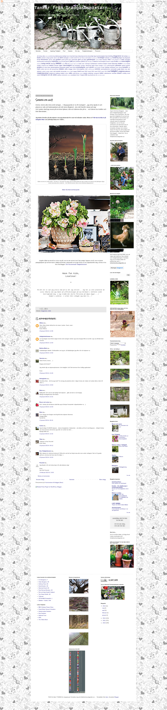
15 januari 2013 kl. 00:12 (46, 445)
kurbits (119, 61)
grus (70, 59)
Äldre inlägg (102, 479)
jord (74, 61)
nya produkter (76, 65)
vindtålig (124, 73)
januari (104, 615)
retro (117, 67)
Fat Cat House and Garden (84, 57)
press (74, 67)
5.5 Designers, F (43, 579)
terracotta (63, 71)
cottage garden (49, 57)
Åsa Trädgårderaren (45, 451)
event (75, 57)
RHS (40, 617)
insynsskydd (62, 61)
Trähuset (41, 596)
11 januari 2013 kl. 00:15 (46, 420)
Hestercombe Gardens (45, 611)
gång (85, 59)
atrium (46, 56)
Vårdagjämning (123, 467)
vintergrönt (43, 75)
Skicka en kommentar (44, 476)
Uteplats (70, 51)
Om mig (77, 51)
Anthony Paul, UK (43, 584)
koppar (112, 61)
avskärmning (51, 56)
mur (47, 65)
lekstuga (53, 63)
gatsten (50, 59)
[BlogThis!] (42, 309)
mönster (56, 65)
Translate (123, 345)
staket (122, 69)
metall (109, 63)
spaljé (118, 69)
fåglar (120, 57)
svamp (47, 71)
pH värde (44, 67)
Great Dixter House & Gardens (47, 609)
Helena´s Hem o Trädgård (119, 444)
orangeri (105, 65)
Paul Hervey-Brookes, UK (46, 590)
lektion (58, 63)
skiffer (66, 69)
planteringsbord (55, 67)
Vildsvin (121, 456)
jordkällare (78, 61)
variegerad (96, 73)
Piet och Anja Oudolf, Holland (47, 592)
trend (79, 71)
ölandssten (92, 75)
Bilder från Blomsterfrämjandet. (71, 189)
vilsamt (119, 73)
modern (120, 63)
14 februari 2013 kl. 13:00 (46, 472)
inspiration (55, 61)
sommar (97, 69)
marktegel (87, 63)
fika (92, 57)
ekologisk (66, 57)
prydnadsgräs (80, 67)
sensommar (55, 69)
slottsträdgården (80, 69)
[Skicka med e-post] (40, 309)
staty (126, 69)
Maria (41, 390)
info (120, 59)
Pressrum (97, 51)
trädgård (114, 71)
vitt (49, 75)
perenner (118, 65)
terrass (68, 71)
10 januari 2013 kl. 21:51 (46, 396)
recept (102, 67)
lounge (71, 63)
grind (66, 59)
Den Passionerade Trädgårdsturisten (75, 264)
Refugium (115, 465)
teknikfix (58, 71)
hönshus (105, 59)
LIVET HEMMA (116, 503)
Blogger (116, 697)
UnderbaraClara (116, 482)
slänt (86, 69)
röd (50, 69)
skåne (74, 69)
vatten (101, 73)
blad (106, 56)
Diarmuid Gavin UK (44, 588)
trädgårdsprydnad (42, 73)
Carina (41, 425)
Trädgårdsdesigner (87, 51)
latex (107, 697)
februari (104, 612)
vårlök (55, 75)
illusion (117, 59)
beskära (86, 56)
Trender (45, 51)
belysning (80, 56)
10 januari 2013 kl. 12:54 (46, 342)
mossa (128, 63)
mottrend (43, 65)
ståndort (39, 71)
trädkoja (57, 73)
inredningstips (47, 61)
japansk (67, 61)
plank (48, 67)
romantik (125, 67)
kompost (108, 61)
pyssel (91, 67)
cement (43, 57)
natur (60, 65)
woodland (73, 75)
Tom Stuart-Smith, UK (44, 594)
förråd (38, 59)
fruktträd (107, 57)
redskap (107, 67)
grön (79, 59)
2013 (104, 606)
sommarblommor (105, 69)
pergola (39, 67)
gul (82, 59)
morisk (124, 63)
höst (109, 59)
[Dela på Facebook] (45, 309)
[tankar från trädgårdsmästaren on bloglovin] (117, 268)
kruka (116, 61)
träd (108, 71)
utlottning (90, 73)
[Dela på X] (44, 309)
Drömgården (43, 378)
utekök (81, 73)
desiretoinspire (116, 507)
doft (58, 57)
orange (101, 65)
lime (68, 63)
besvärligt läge (92, 56)
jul (86, 61)
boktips (126, 56)
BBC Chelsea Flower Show (46, 607)
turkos (66, 73)
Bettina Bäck (43, 348)
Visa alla (128, 475)
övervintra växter (101, 75)
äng (89, 75)
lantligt (43, 63)
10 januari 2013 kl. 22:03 (46, 406)
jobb (71, 61)
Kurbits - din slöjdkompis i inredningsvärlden (120, 486)
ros (129, 67)
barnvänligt (63, 56)
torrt (71, 71)
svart (51, 71)
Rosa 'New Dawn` (123, 446)
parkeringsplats (111, 65)
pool (71, 67)
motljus (39, 65)
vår (51, 75)
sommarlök (114, 69)
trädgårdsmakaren (124, 71)
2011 (104, 620)
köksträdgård (126, 61)
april (103, 610)
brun (129, 56)
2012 (104, 618)
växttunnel (64, 75)
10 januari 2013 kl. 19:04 (46, 385)
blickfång (110, 56)
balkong (57, 56)
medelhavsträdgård (102, 63)
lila (66, 63)
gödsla (97, 59)
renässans (112, 67)
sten (129, 69)
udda (70, 73)
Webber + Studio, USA (45, 600)
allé (38, 56)
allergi (40, 56)
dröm (61, 58)
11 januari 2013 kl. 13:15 (46, 433)
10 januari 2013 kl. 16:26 (46, 373)
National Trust (42, 615)
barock (68, 56)
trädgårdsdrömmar (44, 336)
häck (100, 59)
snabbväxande (91, 69)
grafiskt (58, 59)
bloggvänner (117, 56)
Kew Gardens (42, 613)
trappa (75, 71)
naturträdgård (67, 65)
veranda (114, 73)
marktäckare (93, 63)
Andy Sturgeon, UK (44, 582)
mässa (51, 65)
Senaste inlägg (40, 479)
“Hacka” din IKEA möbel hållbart (120, 504)
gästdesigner (91, 59)
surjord (43, 71)
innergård (127, 59)
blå (122, 56)
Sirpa (41, 439)
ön (96, 75)
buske (39, 58)
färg (123, 57)
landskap (39, 63)
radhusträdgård (97, 67)
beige (76, 56)
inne (122, 59)
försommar (44, 59)
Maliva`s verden (116, 493)
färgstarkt (127, 57)
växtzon (69, 75)
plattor (67, 67)
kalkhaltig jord (90, 61)
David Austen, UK (43, 586)
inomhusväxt (40, 61)
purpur (87, 67)
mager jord (75, 63)
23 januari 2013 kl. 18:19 (46, 457)
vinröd (128, 73)
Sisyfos (114, 455)
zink (86, 75)
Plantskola (62, 67)
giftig (54, 59)
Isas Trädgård (116, 434)
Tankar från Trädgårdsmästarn (70, 7)
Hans (41, 412)
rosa (38, 69)
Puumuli (41, 462)
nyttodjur (83, 65)
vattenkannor (107, 73)
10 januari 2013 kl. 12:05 (46, 331)
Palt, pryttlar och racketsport (119, 483)
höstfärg (113, 59)
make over (81, 63)
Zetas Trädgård (80, 75)
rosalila (42, 69)
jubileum (83, 61)
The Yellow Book (43, 619)
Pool (64, 51)
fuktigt (111, 57)
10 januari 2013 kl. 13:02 (46, 353)
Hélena (41, 323)
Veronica (42, 358)
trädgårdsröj (52, 73)
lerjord (63, 63)
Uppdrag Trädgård (55, 51)
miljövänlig (114, 63)
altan (43, 56)
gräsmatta (74, 59)
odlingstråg (88, 65)
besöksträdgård (100, 56)
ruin (48, 69)
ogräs (93, 65)
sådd (54, 71)
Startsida (38, 51)
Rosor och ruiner (44, 402)
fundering (115, 58)
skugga (70, 69)
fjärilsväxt (95, 57)
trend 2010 (84, 71)
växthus (59, 75)
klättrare (96, 61)
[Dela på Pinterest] (47, 309)
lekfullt (48, 63)
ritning (120, 67)
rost (46, 69)
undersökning (76, 73)
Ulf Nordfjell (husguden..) (45, 598)
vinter (38, 75)
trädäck (62, 73)
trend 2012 (98, 71)
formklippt (101, 58)
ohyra (96, 65)
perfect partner (126, 65)
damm (55, 57)
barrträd (72, 56)
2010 (104, 623)
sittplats (61, 69)
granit (63, 59)
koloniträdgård (101, 61)
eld (69, 57)
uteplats (85, 73)
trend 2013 (104, 71)
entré (72, 57)
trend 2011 (91, 71)
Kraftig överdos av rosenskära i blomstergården (123, 437)
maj (103, 608)
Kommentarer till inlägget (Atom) (54, 482)
